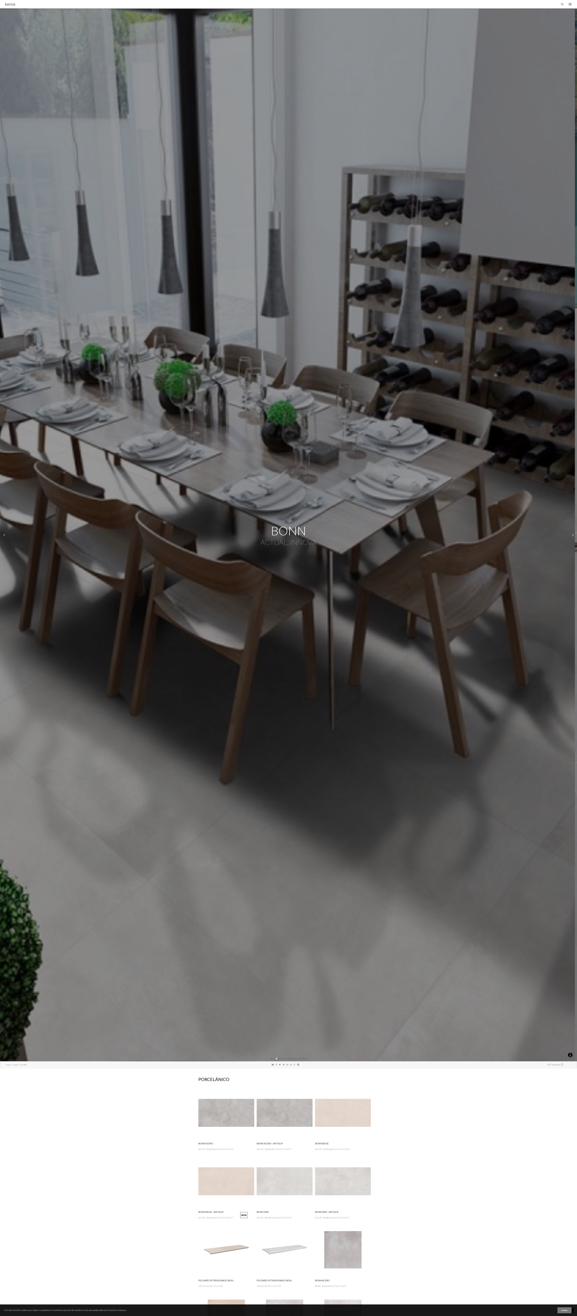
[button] (271, 1058)
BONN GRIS (263, 1212)
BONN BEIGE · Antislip (211, 1212)
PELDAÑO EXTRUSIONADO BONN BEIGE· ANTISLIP (225, 1280)
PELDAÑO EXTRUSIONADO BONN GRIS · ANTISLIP (283, 1280)
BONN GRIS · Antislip (327, 1212)
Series (16, 1065)
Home (8, 1065)
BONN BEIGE (322, 1143)
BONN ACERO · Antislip (270, 1143)
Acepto (565, 1310)
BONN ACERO (205, 1143)
